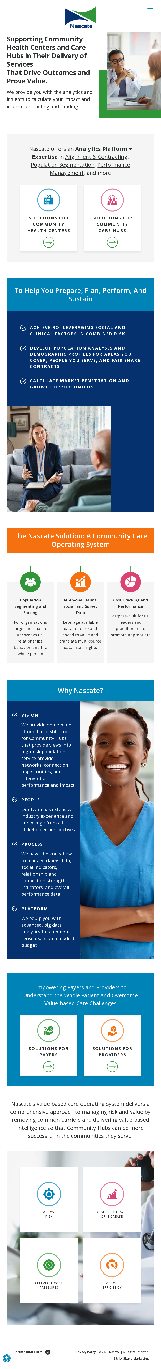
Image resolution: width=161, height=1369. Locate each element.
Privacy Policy (86, 1352)
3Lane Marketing (136, 1358)
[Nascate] (80, 17)
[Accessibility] (7, 1358)
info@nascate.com (29, 1352)
